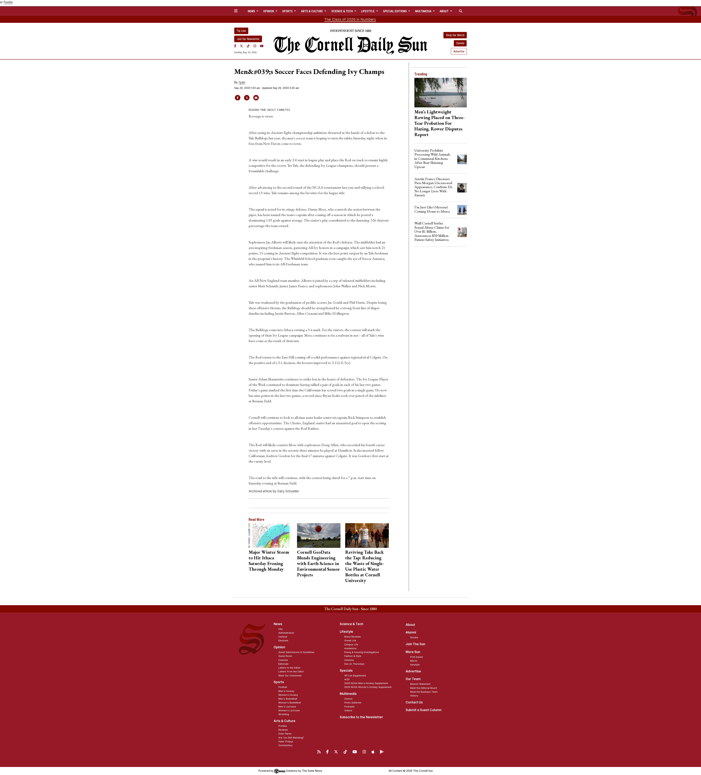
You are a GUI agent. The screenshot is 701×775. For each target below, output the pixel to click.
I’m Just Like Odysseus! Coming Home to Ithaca (432, 209)
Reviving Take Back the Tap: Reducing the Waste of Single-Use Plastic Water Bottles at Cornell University (364, 566)
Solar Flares (285, 733)
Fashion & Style (352, 656)
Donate (460, 43)
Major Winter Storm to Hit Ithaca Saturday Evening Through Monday (269, 560)
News (278, 624)
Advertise (458, 51)
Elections (283, 640)
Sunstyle (415, 664)
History (414, 695)
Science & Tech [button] (342, 11)
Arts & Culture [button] (312, 11)
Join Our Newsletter (248, 39)
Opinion (279, 647)
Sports (279, 682)
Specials (346, 670)
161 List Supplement (355, 675)
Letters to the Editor (289, 667)
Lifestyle (346, 631)
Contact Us (414, 702)
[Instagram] (254, 46)
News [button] (252, 11)
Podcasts (349, 706)
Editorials (283, 664)
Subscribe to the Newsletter (361, 717)
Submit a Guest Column (423, 710)
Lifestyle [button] (368, 11)
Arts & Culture (284, 721)
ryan (242, 82)
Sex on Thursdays (354, 664)
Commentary (285, 745)
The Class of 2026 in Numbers (350, 19)
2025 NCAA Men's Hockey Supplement (366, 683)
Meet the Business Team (424, 691)
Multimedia (348, 694)
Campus (282, 636)
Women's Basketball (289, 702)
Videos (348, 710)
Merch (413, 660)
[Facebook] (235, 46)
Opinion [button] (269, 11)
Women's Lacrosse (289, 710)
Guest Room (285, 656)
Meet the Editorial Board (423, 688)
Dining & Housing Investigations (361, 652)
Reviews (283, 729)
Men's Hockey (286, 691)
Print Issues (416, 657)
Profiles (282, 726)
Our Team (413, 679)
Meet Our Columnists (290, 675)
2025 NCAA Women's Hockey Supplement (368, 687)
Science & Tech (351, 624)
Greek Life (350, 640)
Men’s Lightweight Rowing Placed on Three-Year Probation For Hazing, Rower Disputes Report (439, 123)
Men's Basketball (287, 698)
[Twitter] (241, 46)
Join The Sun (415, 644)
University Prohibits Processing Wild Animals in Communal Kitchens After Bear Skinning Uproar (432, 158)
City (280, 629)
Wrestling (283, 714)
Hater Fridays (285, 741)
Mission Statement (420, 684)
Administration (286, 632)
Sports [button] (287, 11)
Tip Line (241, 31)
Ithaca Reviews (352, 636)
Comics (348, 698)
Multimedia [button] (423, 11)
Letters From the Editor (291, 671)
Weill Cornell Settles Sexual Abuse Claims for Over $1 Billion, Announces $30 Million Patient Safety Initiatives (431, 231)
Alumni (411, 632)
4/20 (347, 679)
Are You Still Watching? (291, 737)
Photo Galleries (352, 702)
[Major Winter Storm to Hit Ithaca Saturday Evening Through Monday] (270, 535)
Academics (350, 648)
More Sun (413, 652)
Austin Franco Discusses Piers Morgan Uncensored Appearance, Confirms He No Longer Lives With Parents (433, 187)
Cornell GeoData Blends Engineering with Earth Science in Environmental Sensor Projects (318, 563)
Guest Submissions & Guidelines (296, 652)
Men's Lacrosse (287, 706)
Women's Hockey (288, 695)
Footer (8, 2)
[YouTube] (261, 46)
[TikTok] (248, 46)
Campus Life (351, 644)
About (410, 625)
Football (282, 687)
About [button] (444, 11)
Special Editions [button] (395, 11)
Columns (283, 660)
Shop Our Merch (455, 35)
